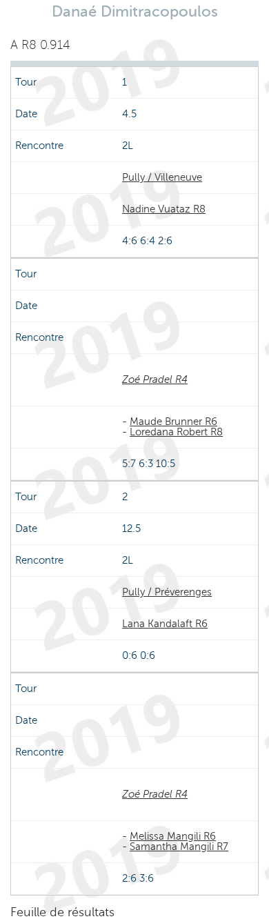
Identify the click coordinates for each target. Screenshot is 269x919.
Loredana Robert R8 (176, 431)
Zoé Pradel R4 (155, 379)
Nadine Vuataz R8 (164, 209)
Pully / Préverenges (167, 591)
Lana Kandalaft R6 (165, 623)
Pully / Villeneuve (162, 177)
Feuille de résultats (62, 912)
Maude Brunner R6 (173, 421)
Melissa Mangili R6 (173, 836)
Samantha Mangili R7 (179, 846)
